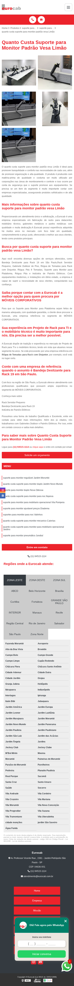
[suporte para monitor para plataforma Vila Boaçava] (19, 109)
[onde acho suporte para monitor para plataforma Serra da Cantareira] (55, 109)
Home (37, 890)
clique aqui (38, 447)
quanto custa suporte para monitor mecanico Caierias (29, 521)
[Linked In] (40, 961)
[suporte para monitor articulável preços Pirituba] (19, 145)
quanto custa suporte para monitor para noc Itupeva (28, 496)
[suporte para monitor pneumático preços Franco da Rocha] (19, 72)
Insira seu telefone (41, 937)
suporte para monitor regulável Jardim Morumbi (26, 478)
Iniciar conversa (41, 954)
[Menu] (68, 7)
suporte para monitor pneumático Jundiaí (23, 535)
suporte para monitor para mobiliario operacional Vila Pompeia (33, 502)
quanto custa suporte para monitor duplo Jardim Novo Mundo (33, 484)
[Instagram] (33, 961)
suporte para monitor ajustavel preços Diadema (26, 508)
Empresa (37, 900)
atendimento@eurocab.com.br (38, 876)
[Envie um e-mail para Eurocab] (41, 19)
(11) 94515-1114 (21, 447)
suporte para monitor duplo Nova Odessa (23, 490)
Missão (37, 910)
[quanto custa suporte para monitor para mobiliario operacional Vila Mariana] (55, 72)
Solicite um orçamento (37, 455)
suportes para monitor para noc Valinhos (23, 514)
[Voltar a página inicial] (11, 7)
